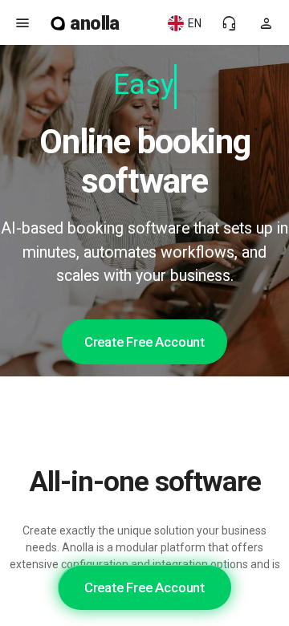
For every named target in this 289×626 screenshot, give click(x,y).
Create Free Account (144, 342)
